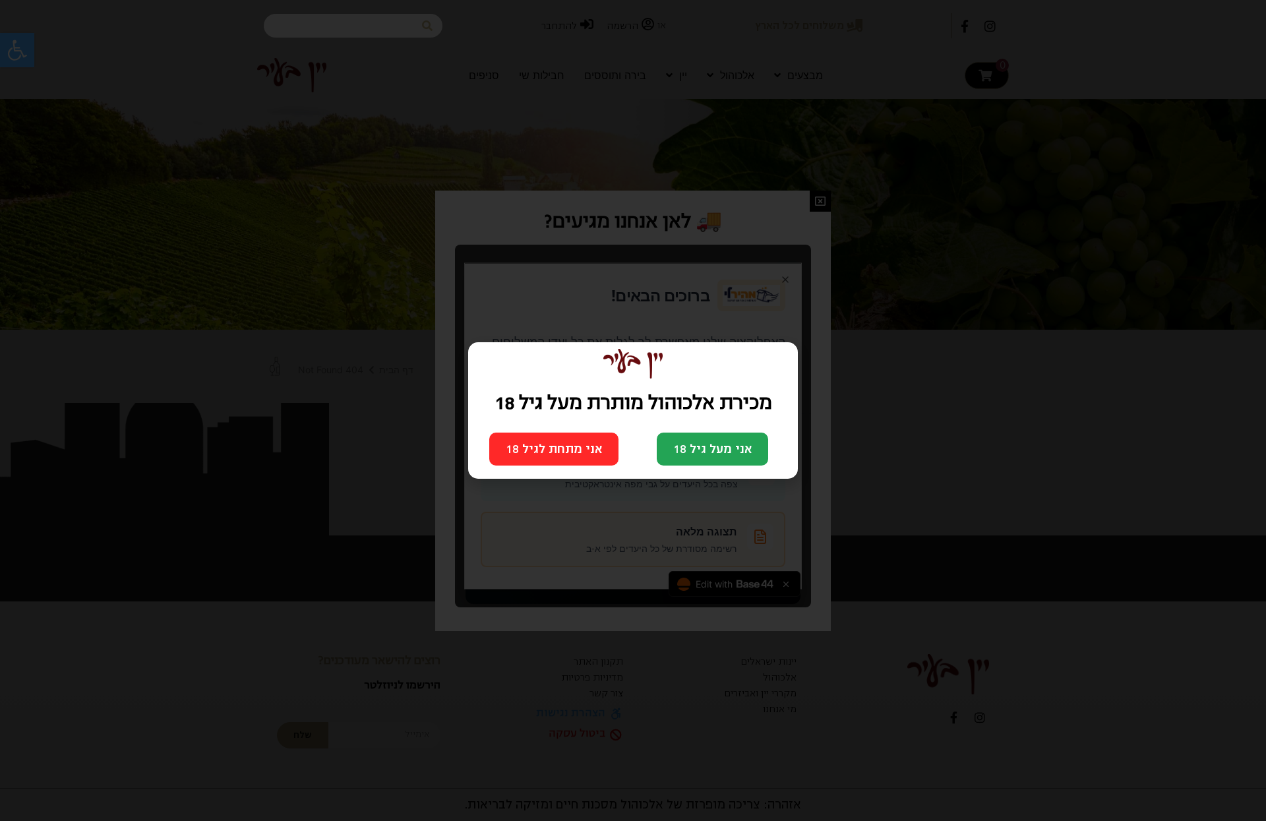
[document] (633, 410)
